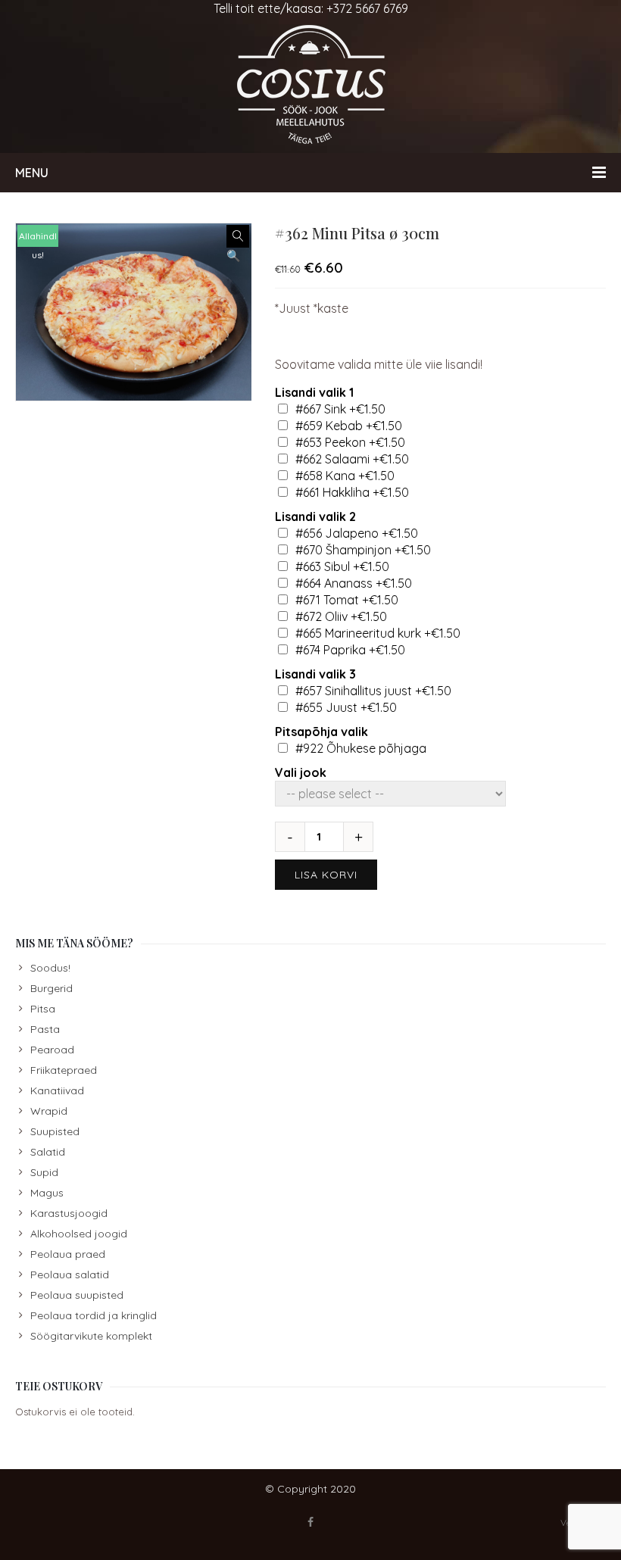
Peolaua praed (67, 1254)
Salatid (47, 1152)
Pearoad (52, 1049)
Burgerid (51, 988)
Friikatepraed (63, 1070)
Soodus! (50, 968)
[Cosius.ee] (310, 85)
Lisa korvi (326, 874)
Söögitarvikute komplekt (91, 1336)
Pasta (45, 1029)
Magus (47, 1193)
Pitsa (42, 1009)
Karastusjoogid (69, 1213)
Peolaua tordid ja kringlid (93, 1315)
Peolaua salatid (69, 1274)
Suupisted (55, 1131)
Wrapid (48, 1111)
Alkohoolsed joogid (78, 1233)
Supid (44, 1172)
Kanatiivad (57, 1090)
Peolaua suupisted (76, 1295)
